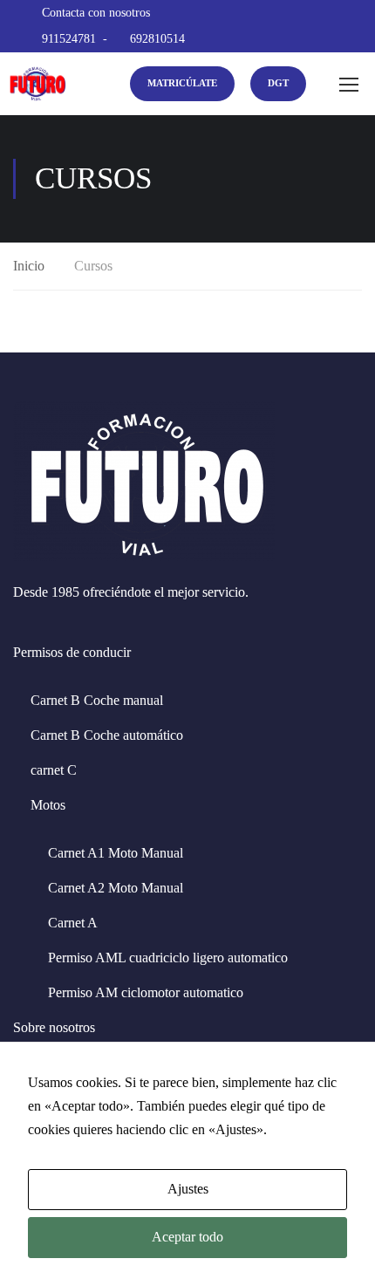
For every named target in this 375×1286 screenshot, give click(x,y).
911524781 (69, 38)
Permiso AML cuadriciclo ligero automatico (168, 957)
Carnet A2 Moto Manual (115, 887)
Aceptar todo (187, 1236)
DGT (278, 83)
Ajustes (187, 1188)
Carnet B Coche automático (107, 735)
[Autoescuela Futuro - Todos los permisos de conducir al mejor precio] (37, 83)
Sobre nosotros (54, 1027)
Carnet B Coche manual (97, 700)
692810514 (157, 38)
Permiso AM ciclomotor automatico (145, 992)
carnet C (54, 770)
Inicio (28, 265)
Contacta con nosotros (96, 12)
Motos (48, 804)
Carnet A (73, 922)
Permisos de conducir (72, 652)
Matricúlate (182, 83)
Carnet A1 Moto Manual (115, 852)
